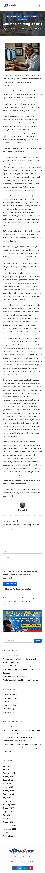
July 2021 (6, 815)
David (22, 510)
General (6, 702)
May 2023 (7, 784)
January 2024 (8, 777)
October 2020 (8, 832)
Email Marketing (10, 698)
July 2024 (7, 766)
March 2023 (8, 787)
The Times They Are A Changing (15, 676)
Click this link (29, 289)
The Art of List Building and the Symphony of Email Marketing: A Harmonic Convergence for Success (22, 669)
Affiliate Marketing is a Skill (22, 24)
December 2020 (9, 826)
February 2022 (9, 804)
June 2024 (7, 769)
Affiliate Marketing (14, 16)
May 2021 (7, 819)
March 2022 (8, 801)
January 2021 (8, 822)
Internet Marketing (31, 16)
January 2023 (8, 791)
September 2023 (9, 780)
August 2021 (8, 811)
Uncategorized (9, 712)
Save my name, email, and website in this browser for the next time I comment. (20, 574)
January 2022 (8, 808)
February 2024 (9, 773)
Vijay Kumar (8, 744)
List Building (22, 19)
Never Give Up (17, 727)
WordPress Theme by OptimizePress (22, 861)
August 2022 (8, 794)
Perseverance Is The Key (12, 655)
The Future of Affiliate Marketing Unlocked (20, 680)
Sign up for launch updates (18, 589)
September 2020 (9, 836)
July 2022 (7, 798)
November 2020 (9, 829)
